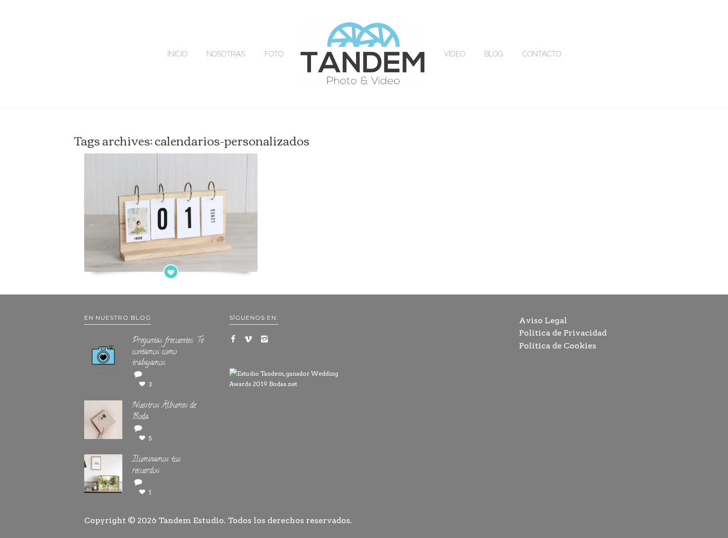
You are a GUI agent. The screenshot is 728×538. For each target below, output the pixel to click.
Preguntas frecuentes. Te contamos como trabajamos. (168, 352)
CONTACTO (541, 53)
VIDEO (454, 53)
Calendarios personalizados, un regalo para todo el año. (170, 254)
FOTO (273, 53)
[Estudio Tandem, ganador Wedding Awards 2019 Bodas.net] (292, 379)
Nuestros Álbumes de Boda (164, 411)
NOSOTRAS (226, 53)
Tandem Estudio (191, 520)
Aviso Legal (543, 320)
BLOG (493, 53)
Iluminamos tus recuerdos (156, 465)
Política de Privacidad (563, 333)
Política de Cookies (557, 345)
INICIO (177, 53)
